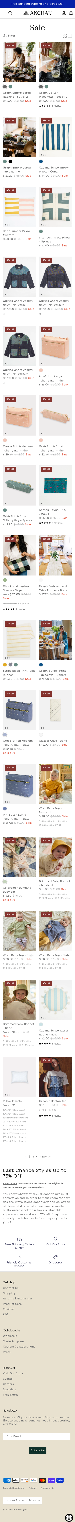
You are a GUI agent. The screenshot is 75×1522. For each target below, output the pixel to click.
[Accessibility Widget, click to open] (69, 1518)
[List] (70, 35)
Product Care (12, 1304)
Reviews (8, 1309)
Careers (8, 1384)
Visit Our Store (13, 1373)
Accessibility (47, 1488)
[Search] (12, 13)
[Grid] (64, 35)
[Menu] (4, 13)
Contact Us (11, 1288)
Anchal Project (19, 1509)
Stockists (9, 1389)
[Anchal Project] (37, 13)
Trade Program (13, 1341)
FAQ (5, 1314)
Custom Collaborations (19, 1346)
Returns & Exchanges (18, 1298)
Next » (46, 1156)
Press (7, 1352)
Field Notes (10, 1394)
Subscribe (38, 1450)
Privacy (33, 1488)
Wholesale (10, 1336)
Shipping (9, 1293)
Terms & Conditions (13, 1488)
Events (8, 1379)
